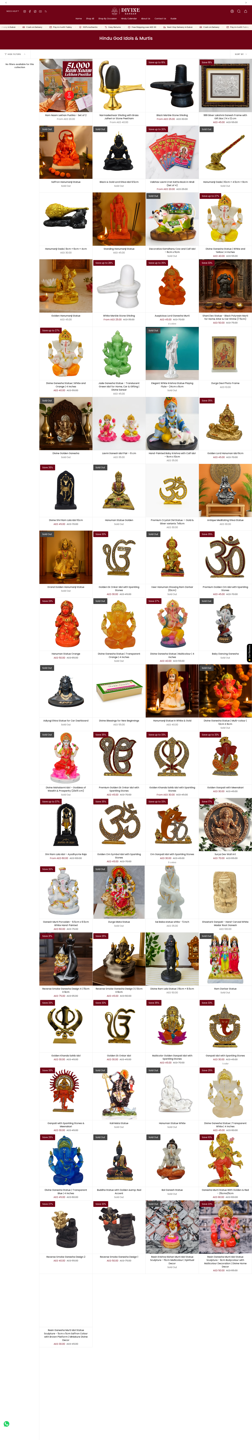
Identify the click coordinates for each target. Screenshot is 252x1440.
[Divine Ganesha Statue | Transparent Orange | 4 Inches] (119, 624)
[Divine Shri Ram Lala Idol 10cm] (65, 490)
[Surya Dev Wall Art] (225, 824)
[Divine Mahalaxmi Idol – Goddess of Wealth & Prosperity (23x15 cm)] (65, 757)
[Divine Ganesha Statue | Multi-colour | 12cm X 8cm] (225, 691)
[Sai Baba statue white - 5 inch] (172, 892)
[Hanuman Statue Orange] (65, 624)
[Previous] (6, 2)
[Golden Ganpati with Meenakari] (225, 757)
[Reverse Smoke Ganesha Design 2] (65, 1227)
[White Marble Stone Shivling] (119, 286)
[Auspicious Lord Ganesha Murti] (172, 286)
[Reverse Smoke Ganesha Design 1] (119, 1227)
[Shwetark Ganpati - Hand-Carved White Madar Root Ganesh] (225, 892)
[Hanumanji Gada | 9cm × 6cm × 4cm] (65, 219)
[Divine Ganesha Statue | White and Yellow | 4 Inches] (225, 219)
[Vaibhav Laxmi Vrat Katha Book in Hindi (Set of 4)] (172, 152)
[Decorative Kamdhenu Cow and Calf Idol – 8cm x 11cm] (172, 219)
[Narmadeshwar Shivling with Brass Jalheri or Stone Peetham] (119, 85)
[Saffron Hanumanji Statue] (65, 152)
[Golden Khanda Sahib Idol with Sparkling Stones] (172, 757)
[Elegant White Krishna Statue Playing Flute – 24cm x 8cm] (172, 353)
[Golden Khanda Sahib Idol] (65, 1025)
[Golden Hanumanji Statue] (65, 286)
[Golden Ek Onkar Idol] (119, 1025)
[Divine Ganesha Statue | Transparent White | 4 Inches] (225, 1093)
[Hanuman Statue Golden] (119, 490)
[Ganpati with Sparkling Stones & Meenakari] (65, 1093)
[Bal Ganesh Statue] (172, 1160)
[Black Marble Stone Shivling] (172, 85)
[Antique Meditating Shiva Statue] (225, 490)
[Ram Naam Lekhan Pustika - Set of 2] (65, 85)
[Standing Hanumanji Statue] (119, 219)
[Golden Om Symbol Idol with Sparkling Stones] (119, 824)
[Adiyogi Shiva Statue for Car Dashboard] (65, 691)
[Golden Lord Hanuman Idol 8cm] (225, 423)
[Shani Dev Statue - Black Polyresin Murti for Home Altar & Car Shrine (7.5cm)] (225, 286)
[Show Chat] (7, 1424)
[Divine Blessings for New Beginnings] (119, 691)
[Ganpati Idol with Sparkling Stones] (225, 1025)
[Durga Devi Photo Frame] (225, 353)
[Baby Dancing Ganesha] (225, 624)
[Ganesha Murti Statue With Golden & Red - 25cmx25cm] (225, 1160)
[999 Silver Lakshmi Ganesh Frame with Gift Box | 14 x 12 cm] (225, 85)
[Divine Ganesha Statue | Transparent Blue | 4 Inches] (65, 1160)
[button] (90, 18)
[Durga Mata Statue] (119, 892)
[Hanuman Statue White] (172, 1093)
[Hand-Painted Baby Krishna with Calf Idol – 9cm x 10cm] (172, 423)
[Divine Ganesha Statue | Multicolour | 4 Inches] (172, 624)
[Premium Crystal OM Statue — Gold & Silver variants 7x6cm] (172, 490)
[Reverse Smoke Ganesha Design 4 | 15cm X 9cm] (65, 959)
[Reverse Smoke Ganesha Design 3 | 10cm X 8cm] (119, 959)
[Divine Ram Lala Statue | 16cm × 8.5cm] (172, 959)
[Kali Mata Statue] (119, 1093)
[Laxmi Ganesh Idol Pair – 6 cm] (119, 423)
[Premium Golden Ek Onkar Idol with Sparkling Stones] (119, 757)
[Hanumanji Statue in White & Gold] (172, 691)
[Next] (246, 2)
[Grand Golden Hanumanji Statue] (65, 557)
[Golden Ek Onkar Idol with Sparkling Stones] (119, 557)
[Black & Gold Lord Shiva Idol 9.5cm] (119, 152)
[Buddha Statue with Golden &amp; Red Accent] (119, 1160)
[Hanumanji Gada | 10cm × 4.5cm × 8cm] (225, 152)
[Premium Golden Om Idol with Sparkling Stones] (225, 557)
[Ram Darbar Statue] (225, 959)
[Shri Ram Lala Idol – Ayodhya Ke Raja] (65, 824)
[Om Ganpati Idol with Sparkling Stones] (172, 824)
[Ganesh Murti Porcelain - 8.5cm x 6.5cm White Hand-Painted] (65, 892)
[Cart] (245, 11)
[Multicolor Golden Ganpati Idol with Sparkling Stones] (172, 1025)
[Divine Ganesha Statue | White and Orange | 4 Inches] (65, 353)
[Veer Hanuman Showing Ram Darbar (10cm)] (172, 557)
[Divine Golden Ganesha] (65, 423)
